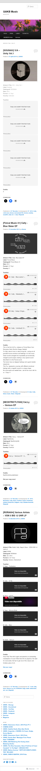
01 (28, 392)
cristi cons (6, 213)
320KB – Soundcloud (9, 707)
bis (32, 686)
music (8, 394)
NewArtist (11, 502)
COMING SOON (8, 727)
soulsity (31, 213)
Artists (11, 33)
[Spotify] (7, 762)
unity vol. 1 (12, 215)
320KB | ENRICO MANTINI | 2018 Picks (15, 754)
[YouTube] (12, 762)
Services (17, 37)
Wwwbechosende (28, 502)
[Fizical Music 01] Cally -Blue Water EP (15, 224)
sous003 (5, 215)
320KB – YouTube (8, 709)
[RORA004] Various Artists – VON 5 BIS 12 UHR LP (16, 514)
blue (30, 392)
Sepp (23, 688)
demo (14, 500)
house (24, 500)
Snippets (16, 502)
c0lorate (23, 229)
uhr (4, 690)
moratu (26, 213)
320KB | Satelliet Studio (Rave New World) (16, 729)
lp (12, 688)
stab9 (27, 688)
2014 (31, 211)
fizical (4, 394)
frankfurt (19, 500)
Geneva (9, 688)
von (7, 690)
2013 (31, 499)
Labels (18, 33)
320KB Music (10, 11)
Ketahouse (30, 500)
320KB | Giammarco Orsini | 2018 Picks (15, 735)
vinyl (16, 215)
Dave (4, 688)
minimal (5, 502)
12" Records (14, 211)
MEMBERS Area (8, 37)
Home (5, 33)
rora (14, 688)
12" (28, 211)
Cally (34, 211)
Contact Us (25, 33)
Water (12, 394)
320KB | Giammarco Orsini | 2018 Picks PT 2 (16, 725)
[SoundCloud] (15, 762)
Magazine (6, 717)
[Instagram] (10, 762)
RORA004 (19, 688)
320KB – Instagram (9, 713)
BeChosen (6, 500)
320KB (21, 56)
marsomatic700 (18, 213)
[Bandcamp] (4, 762)
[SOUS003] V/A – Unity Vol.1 (11, 52)
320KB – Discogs (8, 705)
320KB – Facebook (8, 711)
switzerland (33, 688)
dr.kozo (12, 213)
